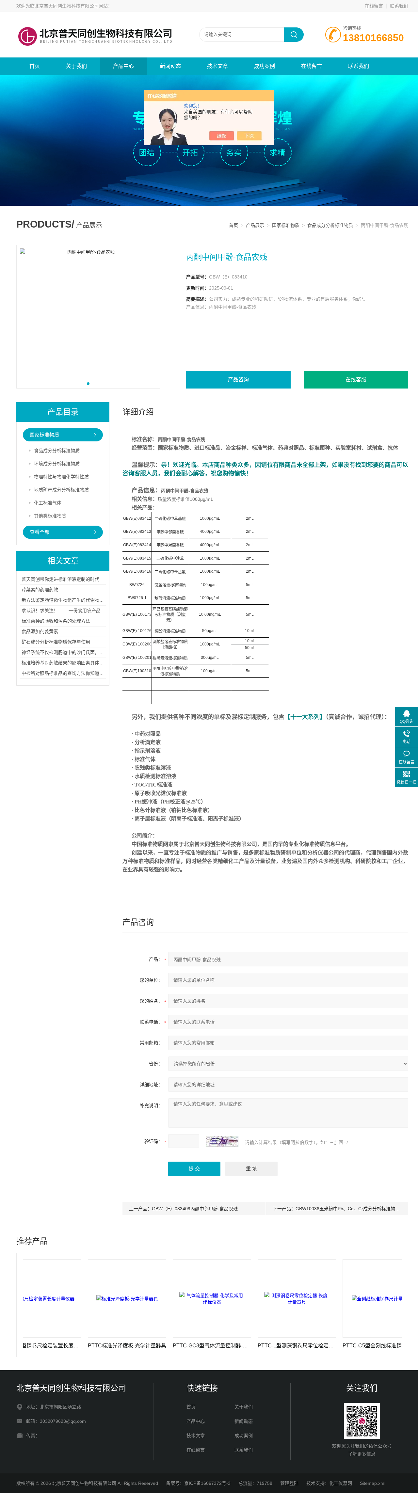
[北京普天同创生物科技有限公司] (94, 18)
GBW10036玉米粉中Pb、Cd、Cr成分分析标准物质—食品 (354, 1208)
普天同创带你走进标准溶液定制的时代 (60, 579)
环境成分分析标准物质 (57, 463)
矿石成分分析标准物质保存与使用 (56, 641)
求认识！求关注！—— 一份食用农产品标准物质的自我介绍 (82, 610)
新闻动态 (170, 66)
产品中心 (123, 66)
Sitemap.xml (372, 1483)
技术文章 (217, 66)
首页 (34, 66)
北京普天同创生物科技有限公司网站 (71, 5)
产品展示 (255, 225)
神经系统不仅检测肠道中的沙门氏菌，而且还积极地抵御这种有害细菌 (92, 652)
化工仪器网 (340, 1483)
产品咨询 (238, 379)
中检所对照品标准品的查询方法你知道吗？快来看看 (74, 673)
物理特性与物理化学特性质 (61, 476)
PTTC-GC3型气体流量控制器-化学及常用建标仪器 (185, 1345)
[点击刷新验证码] (222, 1141)
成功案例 (264, 66)
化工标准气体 (47, 502)
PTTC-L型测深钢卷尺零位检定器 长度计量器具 (270, 1345)
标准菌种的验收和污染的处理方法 (56, 621)
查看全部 (39, 532)
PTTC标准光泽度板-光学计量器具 (100, 1345)
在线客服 (356, 379)
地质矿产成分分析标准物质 (61, 489)
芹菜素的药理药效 (40, 589)
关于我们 (76, 66)
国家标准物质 (285, 225)
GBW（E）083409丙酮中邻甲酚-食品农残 (195, 1208)
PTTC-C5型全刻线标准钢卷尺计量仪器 (355, 1345)
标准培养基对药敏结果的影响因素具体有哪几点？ (72, 662)
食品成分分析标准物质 (330, 225)
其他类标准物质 (50, 515)
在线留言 (374, 5)
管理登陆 (289, 1483)
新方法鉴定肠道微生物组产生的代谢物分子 (65, 600)
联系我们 (399, 5)
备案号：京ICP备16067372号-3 (198, 1483)
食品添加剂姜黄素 (40, 631)
